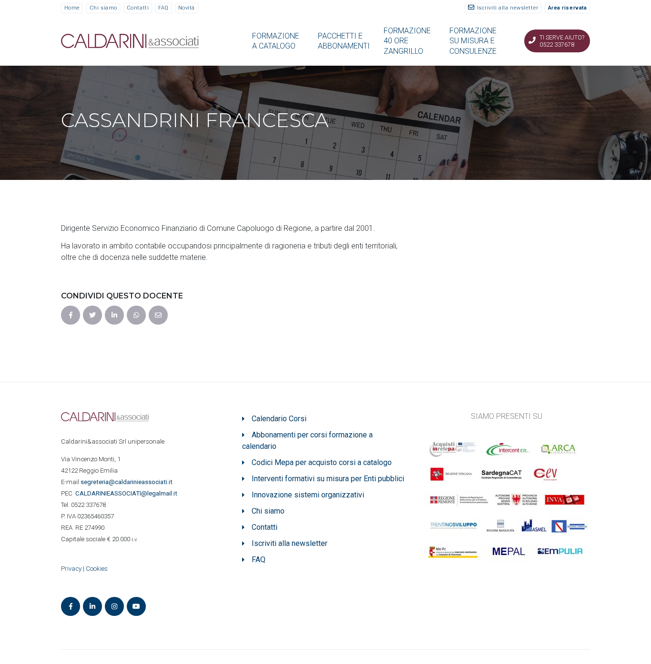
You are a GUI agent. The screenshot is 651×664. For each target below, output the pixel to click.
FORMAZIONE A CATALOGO (275, 40)
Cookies (97, 568)
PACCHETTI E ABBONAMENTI (344, 40)
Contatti (138, 8)
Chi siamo (103, 8)
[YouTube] (136, 606)
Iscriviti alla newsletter (508, 8)
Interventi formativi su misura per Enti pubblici (328, 478)
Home (72, 8)
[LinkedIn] (114, 315)
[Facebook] (70, 315)
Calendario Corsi (279, 418)
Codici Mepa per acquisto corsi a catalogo (322, 462)
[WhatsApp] (136, 315)
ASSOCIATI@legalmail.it (127, 493)
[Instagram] (114, 606)
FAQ (163, 8)
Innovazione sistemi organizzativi (308, 494)
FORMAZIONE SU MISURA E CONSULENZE (473, 41)
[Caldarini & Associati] (130, 40)
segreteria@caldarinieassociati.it (127, 482)
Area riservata (567, 8)
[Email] (158, 315)
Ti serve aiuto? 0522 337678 (561, 41)
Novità (186, 8)
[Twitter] (92, 315)
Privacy (71, 568)
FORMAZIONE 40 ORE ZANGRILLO (407, 41)
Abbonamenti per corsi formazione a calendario (307, 440)
